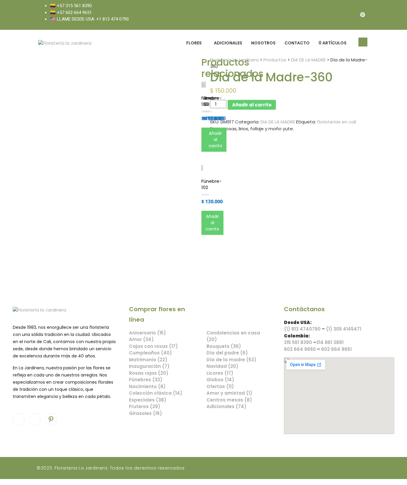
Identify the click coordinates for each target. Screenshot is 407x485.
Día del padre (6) (227, 353)
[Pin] (362, 14)
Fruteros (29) (144, 406)
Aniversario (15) (147, 333)
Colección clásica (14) (155, 393)
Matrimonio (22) (148, 360)
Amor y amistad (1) (229, 393)
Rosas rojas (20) (148, 373)
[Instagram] (350, 14)
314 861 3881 (330, 342)
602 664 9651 (336, 349)
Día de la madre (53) (231, 360)
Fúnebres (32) (145, 379)
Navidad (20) (222, 366)
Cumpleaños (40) (150, 353)
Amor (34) (141, 339)
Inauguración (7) (149, 366)
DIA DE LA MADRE (277, 122)
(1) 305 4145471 (343, 329)
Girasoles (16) (145, 413)
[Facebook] (338, 14)
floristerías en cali (336, 122)
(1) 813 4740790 (302, 329)
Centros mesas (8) (229, 400)
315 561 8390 (298, 342)
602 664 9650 (300, 349)
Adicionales (228, 43)
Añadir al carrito (251, 105)
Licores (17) (219, 373)
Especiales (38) (147, 400)
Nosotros (263, 43)
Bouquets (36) (223, 346)
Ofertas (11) (220, 386)
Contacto (297, 43)
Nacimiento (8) (147, 386)
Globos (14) (220, 379)
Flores (194, 43)
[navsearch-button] (362, 42)
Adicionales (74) (226, 406)
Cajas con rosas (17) (153, 346)
